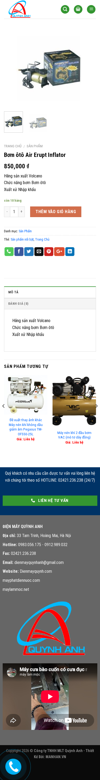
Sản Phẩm (35, 146)
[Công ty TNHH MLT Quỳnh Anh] (28, 9)
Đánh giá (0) (18, 304)
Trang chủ (13, 146)
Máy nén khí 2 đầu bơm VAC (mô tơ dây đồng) (74, 435)
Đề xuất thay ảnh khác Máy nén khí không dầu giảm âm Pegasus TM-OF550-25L (26, 427)
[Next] (87, 68)
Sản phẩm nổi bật (22, 239)
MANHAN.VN (56, 757)
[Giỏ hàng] (78, 9)
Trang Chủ (42, 239)
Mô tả (13, 292)
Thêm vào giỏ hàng (55, 211)
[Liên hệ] (12, 765)
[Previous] (12, 68)
